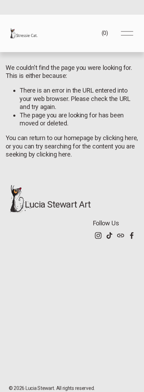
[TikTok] (109, 235)
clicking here (120, 137)
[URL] (120, 235)
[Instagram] (98, 235)
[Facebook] (131, 235)
